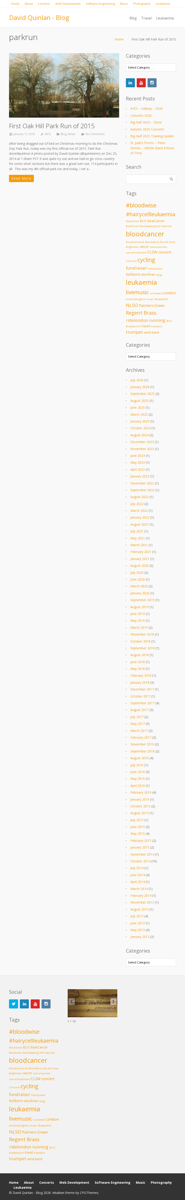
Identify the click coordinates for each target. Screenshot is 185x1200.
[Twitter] (13, 1003)
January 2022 (139, 517)
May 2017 (137, 723)
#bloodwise (141, 205)
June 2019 (137, 614)
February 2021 (140, 552)
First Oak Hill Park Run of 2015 (52, 125)
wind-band (151, 332)
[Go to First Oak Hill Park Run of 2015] (64, 85)
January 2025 (139, 421)
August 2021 (139, 524)
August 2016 (139, 758)
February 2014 (140, 895)
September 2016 (142, 751)
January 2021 (139, 559)
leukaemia (141, 282)
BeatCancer (155, 221)
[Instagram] (152, 82)
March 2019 (139, 627)
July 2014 (136, 868)
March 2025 (139, 414)
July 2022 (136, 504)
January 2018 (139, 682)
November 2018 (142, 634)
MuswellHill (161, 299)
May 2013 (137, 930)
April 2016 (137, 785)
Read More (21, 178)
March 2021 (139, 545)
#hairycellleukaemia (150, 214)
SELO (169, 321)
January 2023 (139, 476)
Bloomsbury (152, 242)
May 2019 (137, 620)
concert (164, 252)
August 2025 (139, 400)
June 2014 (137, 875)
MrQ (48, 134)
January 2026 (139, 387)
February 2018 (140, 675)
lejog (159, 274)
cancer (144, 246)
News (72, 134)
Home (119, 39)
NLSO (132, 305)
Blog (64, 134)
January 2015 (139, 847)
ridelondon (137, 320)
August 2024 (139, 435)
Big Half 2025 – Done (146, 122)
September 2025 (142, 393)
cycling (146, 260)
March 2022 (139, 510)
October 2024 (140, 428)
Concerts (131, 261)
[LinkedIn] (130, 82)
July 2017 (136, 717)
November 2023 (142, 449)
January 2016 (139, 799)
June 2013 (137, 923)
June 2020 (137, 579)
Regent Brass (141, 312)
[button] (113, 1001)
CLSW (152, 252)
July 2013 (136, 916)
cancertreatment (136, 252)
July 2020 (136, 572)
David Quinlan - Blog (39, 17)
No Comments (95, 134)
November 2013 (142, 902)
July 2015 (136, 820)
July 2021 (136, 531)
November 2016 (142, 744)
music (150, 299)
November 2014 (142, 854)
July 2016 (136, 765)
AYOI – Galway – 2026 (146, 108)
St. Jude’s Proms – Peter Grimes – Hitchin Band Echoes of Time (152, 148)
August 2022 (139, 497)
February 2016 (140, 792)
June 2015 (137, 827)
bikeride (167, 226)
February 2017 (140, 737)
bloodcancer (145, 233)
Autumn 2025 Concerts (147, 129)
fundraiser (136, 268)
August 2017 (139, 710)
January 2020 (139, 593)
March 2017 (139, 730)
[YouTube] (141, 82)
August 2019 (139, 607)
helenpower (155, 268)
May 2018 (137, 668)
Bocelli (164, 242)
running (157, 320)
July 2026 (136, 380)
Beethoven (132, 226)
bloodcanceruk (135, 242)
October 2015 (140, 806)
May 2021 (137, 538)
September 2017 (142, 703)
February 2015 (140, 840)
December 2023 (142, 442)
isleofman (148, 274)
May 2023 (137, 462)
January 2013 (139, 936)
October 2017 (140, 696)
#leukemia (132, 221)
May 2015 (137, 833)
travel (146, 326)
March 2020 (139, 586)
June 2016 (137, 772)
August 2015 (139, 813)
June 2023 (137, 455)
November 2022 (142, 483)
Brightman (132, 247)
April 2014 (137, 882)
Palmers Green (152, 305)
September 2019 (142, 600)
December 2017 (142, 689)
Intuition (58, 1193)
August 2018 (139, 655)
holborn (133, 274)
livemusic (137, 292)
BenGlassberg (148, 226)
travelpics (156, 326)
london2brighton (136, 299)
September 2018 (142, 648)
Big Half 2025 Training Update (152, 136)
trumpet (134, 332)
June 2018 (137, 662)
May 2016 (137, 778)
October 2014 (140, 861)
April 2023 (137, 469)
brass (172, 242)
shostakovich (133, 326)
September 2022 (142, 490)
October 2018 (140, 641)
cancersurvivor (158, 247)
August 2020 (139, 565)
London (169, 292)
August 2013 (139, 909)
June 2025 (137, 407)
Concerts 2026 (141, 115)
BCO (143, 221)
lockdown (156, 293)
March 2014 (139, 889)
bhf (159, 226)
